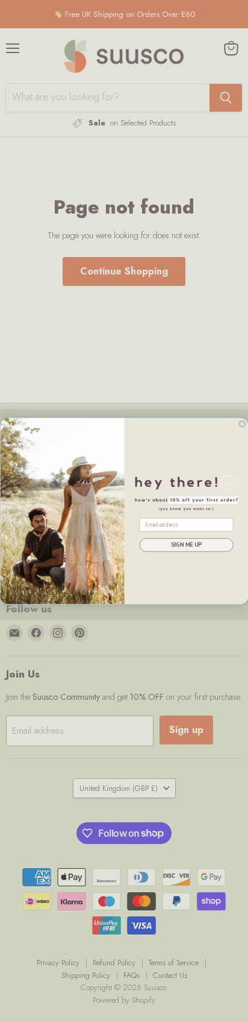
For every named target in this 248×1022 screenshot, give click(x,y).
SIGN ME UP (186, 544)
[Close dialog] (241, 424)
